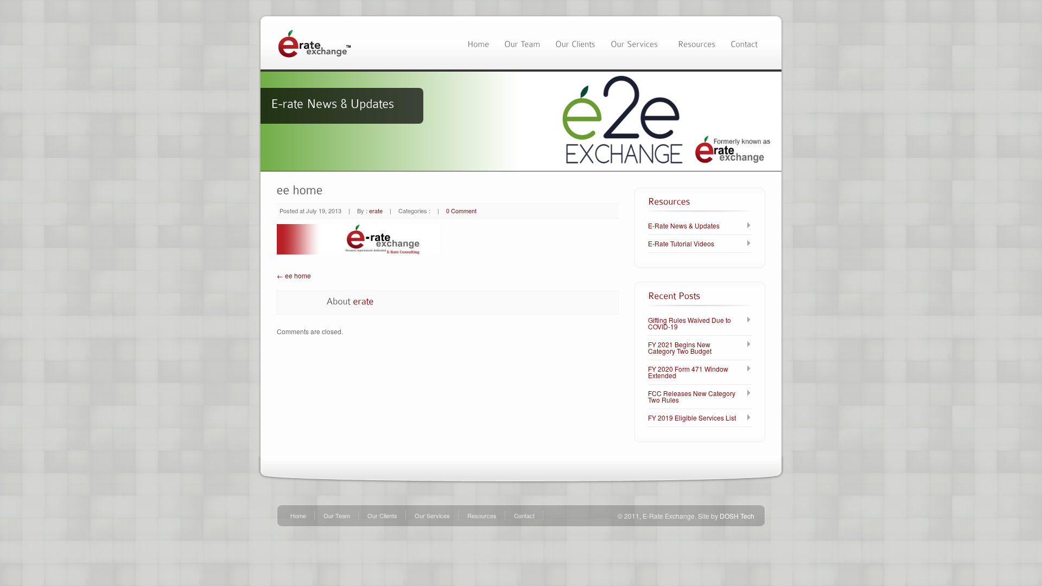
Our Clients (382, 515)
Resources (482, 515)
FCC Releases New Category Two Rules (691, 396)
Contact (524, 515)
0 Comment (461, 210)
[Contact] (744, 43)
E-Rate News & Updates (684, 225)
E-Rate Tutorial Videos (681, 243)
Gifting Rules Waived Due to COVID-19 (689, 323)
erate (376, 210)
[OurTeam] (522, 43)
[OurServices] (636, 43)
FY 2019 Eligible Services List (692, 418)
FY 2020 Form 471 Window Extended (688, 372)
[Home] (478, 43)
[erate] (363, 300)
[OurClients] (575, 43)
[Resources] (696, 43)
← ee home (294, 275)
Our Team (336, 515)
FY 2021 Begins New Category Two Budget (679, 347)
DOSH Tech (737, 515)
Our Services (432, 515)
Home (298, 515)
